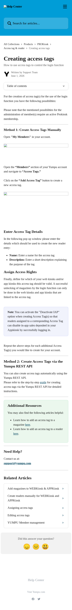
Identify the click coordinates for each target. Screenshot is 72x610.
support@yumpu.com (17, 463)
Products (28, 44)
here (27, 424)
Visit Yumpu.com (36, 592)
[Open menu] (65, 6)
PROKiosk (42, 44)
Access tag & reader (14, 48)
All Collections (11, 44)
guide (43, 382)
